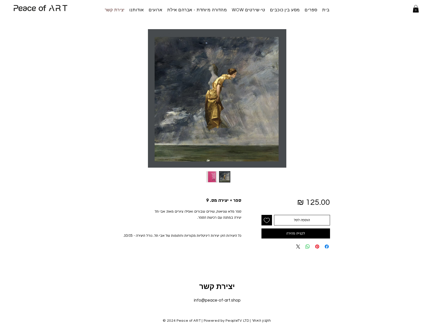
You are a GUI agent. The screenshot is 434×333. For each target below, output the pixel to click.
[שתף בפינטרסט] (317, 247)
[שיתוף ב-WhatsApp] (308, 247)
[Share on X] (298, 247)
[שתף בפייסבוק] (327, 247)
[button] (416, 9)
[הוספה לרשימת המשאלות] (266, 220)
